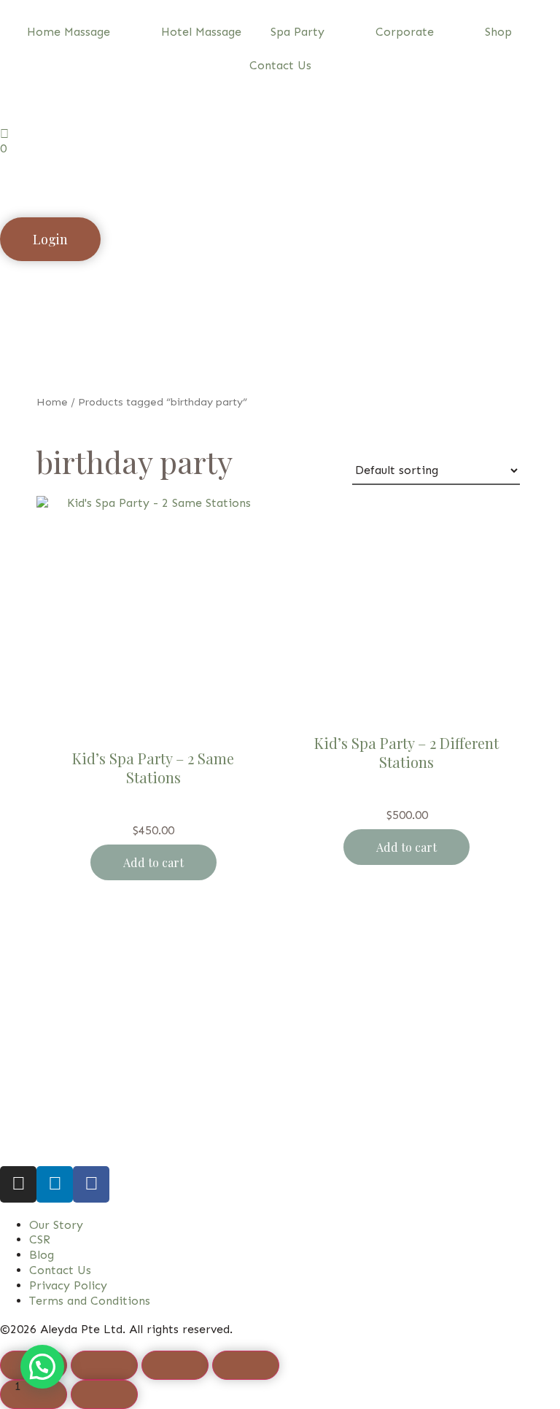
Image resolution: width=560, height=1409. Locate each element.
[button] (42, 1367)
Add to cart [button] (153, 862)
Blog (41, 1255)
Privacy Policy (68, 1285)
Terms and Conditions (89, 1301)
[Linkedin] (54, 1184)
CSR (39, 1239)
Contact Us (280, 65)
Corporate (405, 32)
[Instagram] (18, 1184)
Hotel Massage (201, 32)
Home (52, 401)
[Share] (175, 1365)
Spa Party (297, 32)
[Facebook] (91, 1184)
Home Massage (68, 32)
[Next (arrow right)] (104, 1394)
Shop (498, 32)
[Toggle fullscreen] (104, 1365)
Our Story (56, 1225)
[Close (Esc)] (245, 1365)
